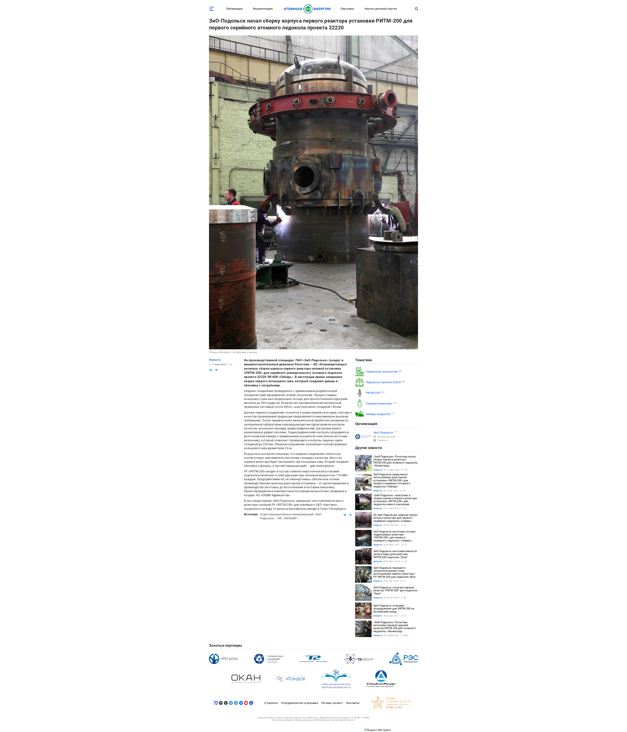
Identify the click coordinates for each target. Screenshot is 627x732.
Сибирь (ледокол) (378, 414)
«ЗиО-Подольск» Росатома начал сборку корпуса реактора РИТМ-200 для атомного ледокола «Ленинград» (395, 461)
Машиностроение (386, 436)
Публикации (234, 8)
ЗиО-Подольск (383, 432)
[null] (211, 370)
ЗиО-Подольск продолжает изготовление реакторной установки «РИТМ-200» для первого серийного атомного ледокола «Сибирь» (391, 480)
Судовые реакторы (379, 403)
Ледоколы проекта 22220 (383, 382)
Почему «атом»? (332, 703)
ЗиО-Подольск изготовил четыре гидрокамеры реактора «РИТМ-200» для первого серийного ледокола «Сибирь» (394, 536)
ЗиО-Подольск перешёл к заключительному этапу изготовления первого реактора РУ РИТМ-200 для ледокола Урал (394, 572)
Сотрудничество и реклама (299, 703)
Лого (308, 9)
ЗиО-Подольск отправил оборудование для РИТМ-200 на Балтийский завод (393, 608)
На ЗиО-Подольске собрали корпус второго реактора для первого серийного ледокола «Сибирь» (395, 518)
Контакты (353, 703)
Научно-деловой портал (381, 8)
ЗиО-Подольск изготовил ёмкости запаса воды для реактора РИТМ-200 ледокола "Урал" (395, 554)
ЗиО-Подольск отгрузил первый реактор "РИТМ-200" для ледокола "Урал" (395, 590)
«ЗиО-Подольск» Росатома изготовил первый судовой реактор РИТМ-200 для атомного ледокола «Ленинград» (394, 627)
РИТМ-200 (373, 392)
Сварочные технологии (381, 371)
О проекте (271, 703)
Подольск (382, 440)
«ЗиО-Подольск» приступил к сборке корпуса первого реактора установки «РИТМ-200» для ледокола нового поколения (395, 500)
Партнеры (347, 8)
